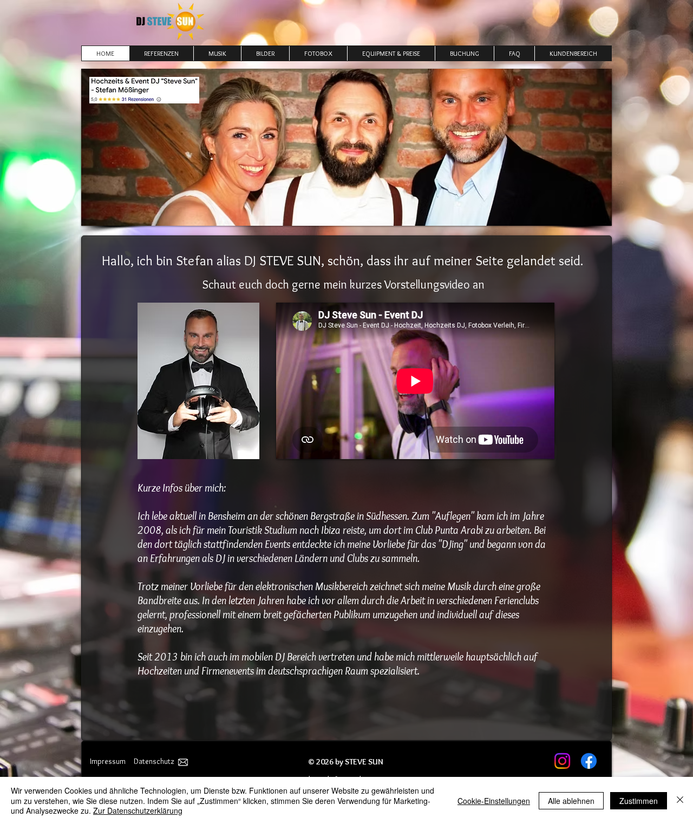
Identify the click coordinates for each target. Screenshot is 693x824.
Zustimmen (638, 800)
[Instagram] (562, 760)
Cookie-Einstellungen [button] (493, 800)
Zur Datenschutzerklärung (137, 810)
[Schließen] (680, 800)
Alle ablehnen (571, 800)
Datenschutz (154, 761)
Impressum (108, 761)
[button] (318, 53)
